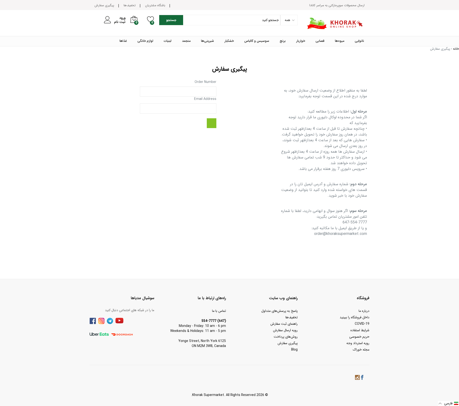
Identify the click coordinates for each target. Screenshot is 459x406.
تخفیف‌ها (130, 5)
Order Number (205, 82)
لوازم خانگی (145, 41)
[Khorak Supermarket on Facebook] (362, 378)
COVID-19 (362, 323)
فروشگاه (363, 298)
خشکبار (229, 41)
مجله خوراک (361, 349)
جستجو (171, 20)
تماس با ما (219, 311)
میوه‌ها (339, 41)
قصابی (320, 41)
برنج (283, 41)
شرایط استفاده (359, 330)
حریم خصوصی (359, 336)
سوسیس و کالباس (256, 41)
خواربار (300, 41)
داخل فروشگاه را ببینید (354, 317)
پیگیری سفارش (104, 5)
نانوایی (359, 41)
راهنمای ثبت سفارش (284, 323)
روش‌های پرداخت (286, 336)
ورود (122, 18)
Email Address (205, 99)
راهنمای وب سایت (283, 298)
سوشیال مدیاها (142, 298)
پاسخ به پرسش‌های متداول (279, 311)
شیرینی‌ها (207, 41)
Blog (294, 349)
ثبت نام (120, 22)
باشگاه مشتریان (155, 5)
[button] (448, 403)
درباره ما (364, 311)
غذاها (123, 41)
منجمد (186, 41)
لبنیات (167, 41)
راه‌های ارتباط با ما (212, 298)
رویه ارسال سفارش (285, 330)
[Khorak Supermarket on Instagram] (357, 378)
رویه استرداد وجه (357, 343)
